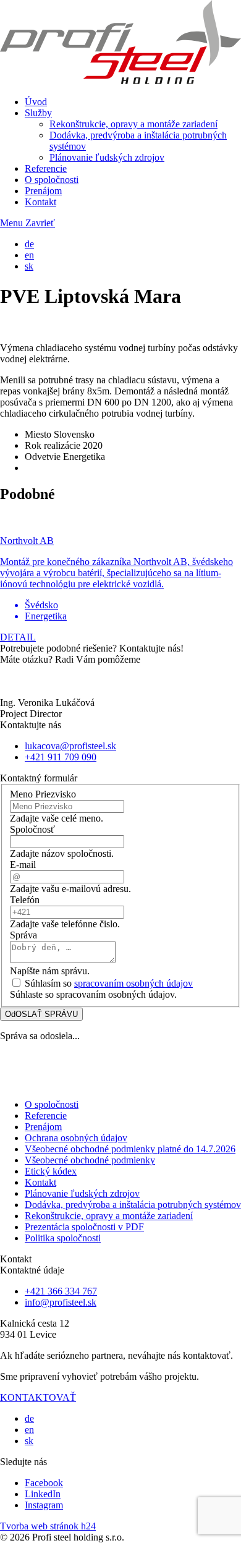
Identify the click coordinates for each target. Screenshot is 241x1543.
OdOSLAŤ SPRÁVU (41, 1014)
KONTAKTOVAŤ (38, 1397)
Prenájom (43, 190)
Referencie (46, 168)
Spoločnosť (32, 829)
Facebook (44, 1482)
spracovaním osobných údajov (133, 983)
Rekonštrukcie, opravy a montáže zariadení (133, 124)
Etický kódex (51, 1171)
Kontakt (40, 202)
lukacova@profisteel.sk (70, 746)
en (29, 255)
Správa (23, 935)
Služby (38, 113)
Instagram (44, 1505)
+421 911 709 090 (60, 757)
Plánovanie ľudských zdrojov (106, 157)
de (29, 244)
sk (29, 266)
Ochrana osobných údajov (76, 1138)
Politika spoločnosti (63, 1238)
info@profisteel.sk (60, 1302)
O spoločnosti (51, 179)
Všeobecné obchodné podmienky (90, 1160)
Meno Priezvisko (43, 794)
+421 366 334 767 (61, 1291)
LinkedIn (43, 1494)
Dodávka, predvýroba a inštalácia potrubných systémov (133, 1204)
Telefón (25, 900)
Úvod (36, 101)
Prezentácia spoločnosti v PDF (84, 1227)
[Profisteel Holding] (120, 80)
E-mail (23, 864)
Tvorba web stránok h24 (48, 1526)
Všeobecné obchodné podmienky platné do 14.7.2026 (130, 1149)
